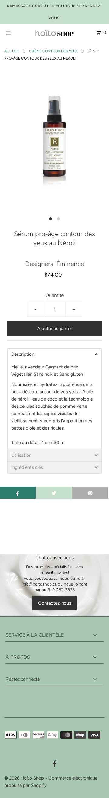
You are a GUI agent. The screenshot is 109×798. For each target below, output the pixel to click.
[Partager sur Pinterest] (90, 493)
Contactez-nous (54, 603)
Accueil (11, 51)
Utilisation (21, 455)
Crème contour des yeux (53, 51)
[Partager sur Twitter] (54, 493)
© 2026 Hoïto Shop (24, 778)
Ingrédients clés (27, 467)
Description (22, 354)
